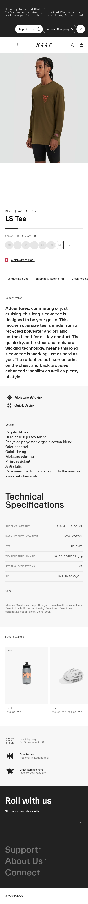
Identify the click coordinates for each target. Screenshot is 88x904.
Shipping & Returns (48, 278)
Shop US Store (26, 29)
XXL (51, 245)
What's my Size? (18, 278)
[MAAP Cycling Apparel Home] (44, 45)
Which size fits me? (23, 259)
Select (72, 245)
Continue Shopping (57, 29)
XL (42, 245)
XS (9, 245)
